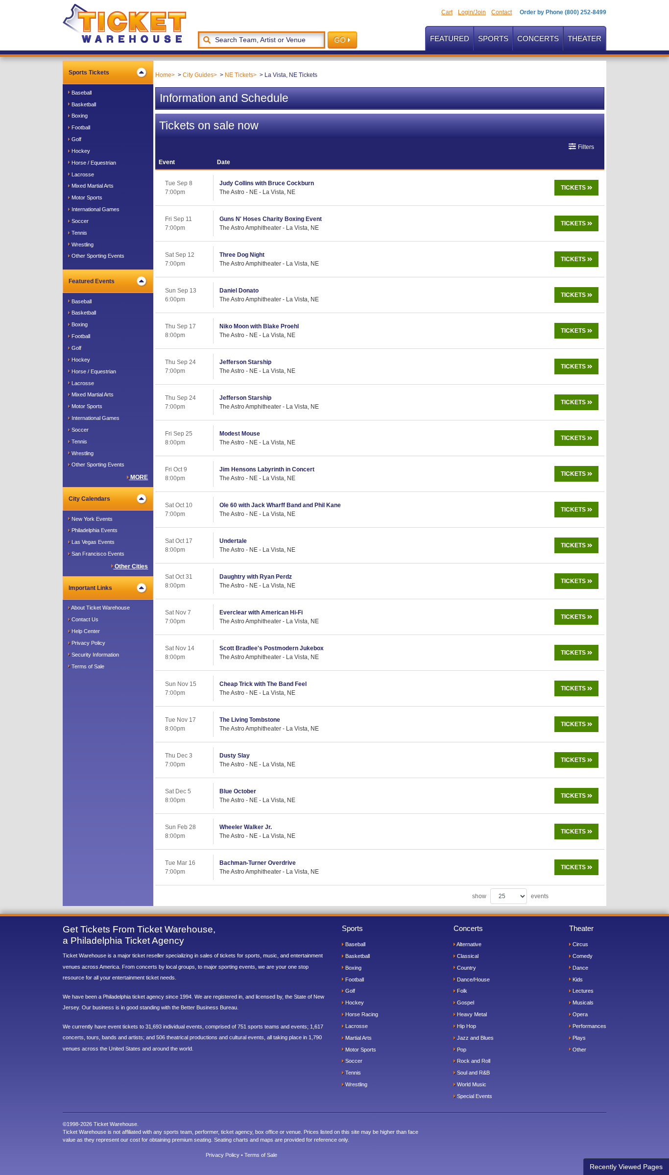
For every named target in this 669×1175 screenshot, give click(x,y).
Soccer (79, 221)
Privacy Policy (87, 643)
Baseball (81, 93)
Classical (466, 956)
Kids (577, 979)
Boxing (79, 116)
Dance (579, 968)
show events (510, 896)
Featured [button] (449, 38)
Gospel (464, 1002)
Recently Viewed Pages (626, 1167)
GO (341, 40)
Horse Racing (361, 1014)
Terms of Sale (87, 666)
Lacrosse (82, 174)
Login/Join (472, 12)
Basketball (83, 104)
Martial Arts (358, 1038)
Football (80, 127)
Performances (588, 1026)
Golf (75, 139)
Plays (578, 1038)
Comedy (582, 956)
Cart (447, 12)
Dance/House (472, 979)
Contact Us (84, 619)
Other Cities (130, 566)
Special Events (473, 1096)
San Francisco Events (97, 554)
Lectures (582, 991)
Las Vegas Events (92, 542)
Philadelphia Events (94, 530)
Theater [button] (584, 38)
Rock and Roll (472, 1061)
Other (578, 1050)
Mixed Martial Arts (92, 186)
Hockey (80, 151)
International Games (94, 209)
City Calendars (89, 498)
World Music (470, 1084)
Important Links (90, 588)
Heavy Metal (471, 1014)
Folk (461, 991)
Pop (460, 1050)
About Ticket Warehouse (100, 608)
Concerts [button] (538, 38)
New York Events (91, 519)
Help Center (85, 631)
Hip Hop (465, 1026)
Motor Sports (86, 197)
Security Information (94, 655)
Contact (501, 12)
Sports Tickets (89, 72)
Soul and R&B (472, 1073)
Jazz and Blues (474, 1038)
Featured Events (92, 281)
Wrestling (82, 244)
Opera (579, 1014)
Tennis (78, 233)
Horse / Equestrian (93, 163)
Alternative (468, 944)
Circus (579, 944)
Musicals (582, 1002)
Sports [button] (493, 38)
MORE (138, 477)
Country (465, 968)
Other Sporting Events (97, 256)
